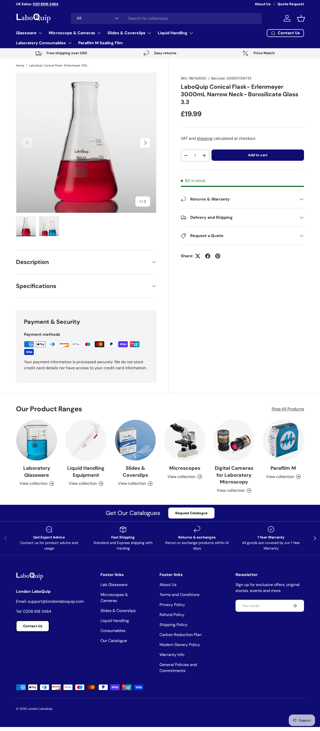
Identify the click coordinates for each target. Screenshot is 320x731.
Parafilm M (283, 468)
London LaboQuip (40, 709)
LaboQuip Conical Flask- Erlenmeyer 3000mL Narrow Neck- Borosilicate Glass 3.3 (59, 65)
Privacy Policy (172, 604)
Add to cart (258, 155)
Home (20, 65)
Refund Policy (172, 614)
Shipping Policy (174, 624)
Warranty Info (172, 654)
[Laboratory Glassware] (36, 440)
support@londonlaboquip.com (56, 601)
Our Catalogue (113, 640)
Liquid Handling (173, 33)
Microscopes (184, 468)
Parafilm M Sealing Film (100, 43)
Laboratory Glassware (36, 471)
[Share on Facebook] (208, 256)
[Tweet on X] (198, 256)
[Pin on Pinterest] (218, 256)
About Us (263, 4)
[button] (301, 18)
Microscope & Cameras (72, 33)
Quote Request (291, 4)
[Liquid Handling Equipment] (86, 440)
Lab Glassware (114, 584)
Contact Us (32, 626)
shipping (204, 138)
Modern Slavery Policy (180, 644)
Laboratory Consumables (41, 43)
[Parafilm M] (283, 440)
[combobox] (166, 18)
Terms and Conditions (180, 594)
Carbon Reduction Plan (181, 634)
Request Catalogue (191, 513)
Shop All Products (288, 409)
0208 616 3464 (37, 611)
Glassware (26, 33)
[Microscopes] (184, 440)
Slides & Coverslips (127, 33)
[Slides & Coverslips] (135, 440)
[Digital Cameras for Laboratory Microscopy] (234, 440)
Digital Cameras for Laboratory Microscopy (234, 475)
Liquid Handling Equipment (85, 471)
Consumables (113, 630)
